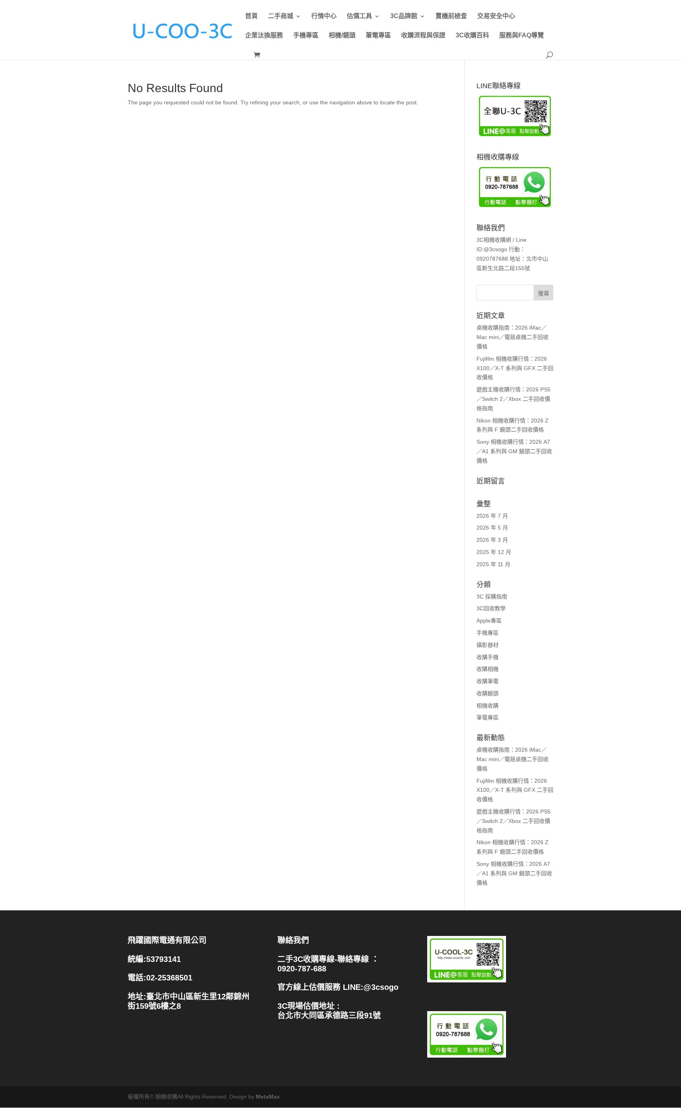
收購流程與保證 (423, 35)
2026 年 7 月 (492, 516)
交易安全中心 (496, 16)
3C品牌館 (403, 16)
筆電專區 (378, 35)
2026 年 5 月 (492, 527)
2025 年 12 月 (493, 552)
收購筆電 (487, 681)
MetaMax (268, 1096)
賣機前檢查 (451, 16)
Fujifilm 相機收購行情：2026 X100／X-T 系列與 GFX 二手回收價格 (514, 368)
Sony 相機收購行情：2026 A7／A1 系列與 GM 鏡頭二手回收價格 (514, 451)
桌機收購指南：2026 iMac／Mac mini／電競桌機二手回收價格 (512, 337)
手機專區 (305, 35)
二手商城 (280, 16)
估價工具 (359, 16)
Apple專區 (489, 620)
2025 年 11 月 (493, 564)
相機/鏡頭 (342, 35)
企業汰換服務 (264, 35)
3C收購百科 (472, 35)
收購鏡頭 (487, 693)
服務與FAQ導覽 (521, 35)
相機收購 (487, 705)
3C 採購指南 (491, 596)
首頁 (251, 16)
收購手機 (487, 657)
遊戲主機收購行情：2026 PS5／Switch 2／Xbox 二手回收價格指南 (513, 398)
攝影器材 (487, 645)
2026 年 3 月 (492, 540)
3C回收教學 (491, 608)
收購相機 (487, 669)
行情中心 (324, 16)
